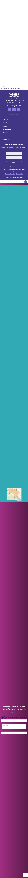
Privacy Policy (19, 173)
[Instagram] (14, 109)
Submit (3, 735)
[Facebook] (9, 109)
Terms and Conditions (10, 173)
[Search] (25, 181)
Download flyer (14, 712)
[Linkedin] (18, 109)
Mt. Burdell (20, 177)
